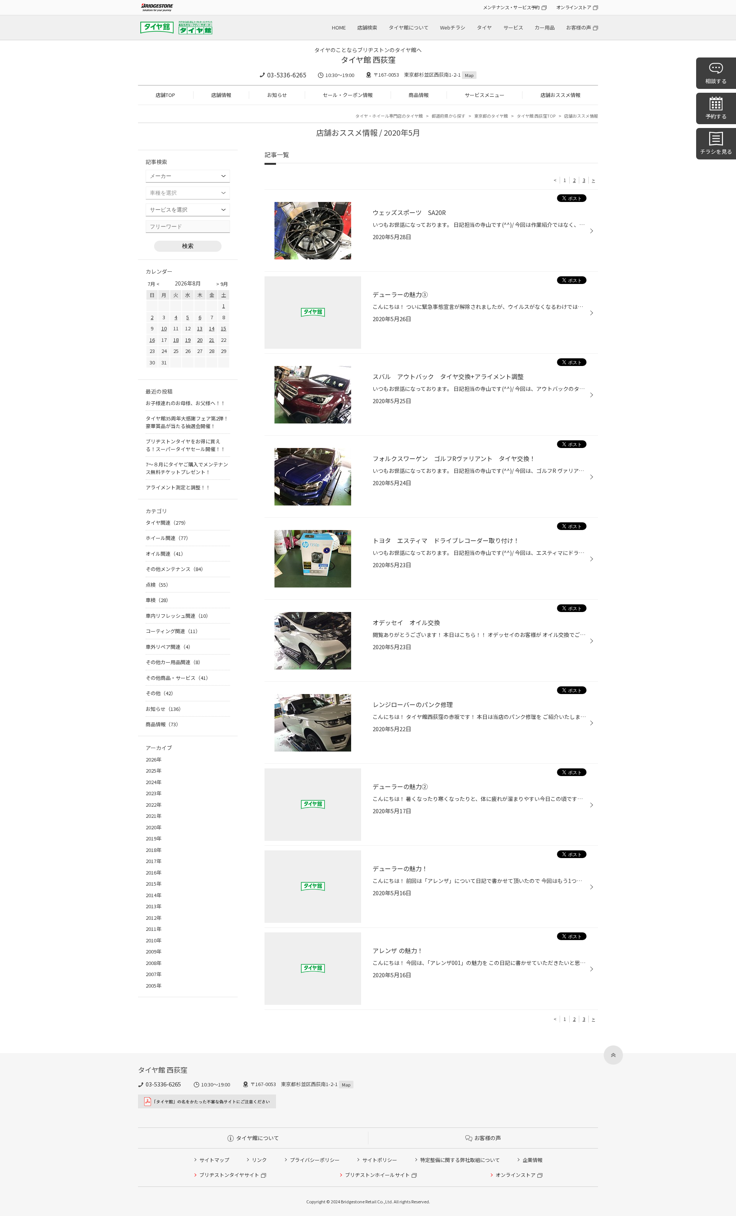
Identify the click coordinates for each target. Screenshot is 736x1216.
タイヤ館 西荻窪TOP (536, 116)
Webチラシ (452, 27)
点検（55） (158, 584)
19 (188, 339)
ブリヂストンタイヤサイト (229, 1174)
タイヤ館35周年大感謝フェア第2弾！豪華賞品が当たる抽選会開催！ (187, 422)
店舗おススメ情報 (560, 94)
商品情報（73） (163, 724)
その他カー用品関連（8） (174, 662)
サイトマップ (214, 1159)
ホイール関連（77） (168, 538)
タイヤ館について (409, 27)
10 (164, 328)
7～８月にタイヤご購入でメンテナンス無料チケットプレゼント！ (187, 468)
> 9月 (222, 283)
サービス (513, 27)
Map (469, 75)
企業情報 (532, 1159)
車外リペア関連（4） (169, 646)
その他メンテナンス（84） (176, 569)
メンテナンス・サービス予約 (511, 7)
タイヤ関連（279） (167, 522)
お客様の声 (578, 27)
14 (211, 328)
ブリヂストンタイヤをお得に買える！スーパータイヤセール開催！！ (185, 445)
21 (211, 339)
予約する (716, 116)
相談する (716, 81)
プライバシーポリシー (315, 1159)
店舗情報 (221, 94)
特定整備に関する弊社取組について (460, 1159)
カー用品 (545, 27)
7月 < (153, 283)
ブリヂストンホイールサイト (377, 1174)
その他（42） (161, 693)
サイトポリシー (379, 1159)
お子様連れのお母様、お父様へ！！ (185, 403)
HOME (339, 27)
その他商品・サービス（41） (178, 677)
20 (199, 339)
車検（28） (158, 600)
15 (223, 328)
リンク (259, 1159)
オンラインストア (573, 7)
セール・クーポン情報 (348, 94)
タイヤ (484, 27)
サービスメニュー (484, 94)
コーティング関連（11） (173, 631)
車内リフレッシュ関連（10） (178, 615)
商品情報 (419, 94)
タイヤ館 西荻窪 (368, 59)
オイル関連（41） (166, 553)
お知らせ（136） (165, 708)
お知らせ (277, 94)
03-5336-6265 (286, 74)
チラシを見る (716, 151)
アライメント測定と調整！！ (178, 487)
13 (199, 328)
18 (176, 339)
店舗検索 (367, 27)
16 (152, 339)
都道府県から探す (448, 116)
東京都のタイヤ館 (491, 116)
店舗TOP (165, 94)
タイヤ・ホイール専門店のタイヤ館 (389, 116)
